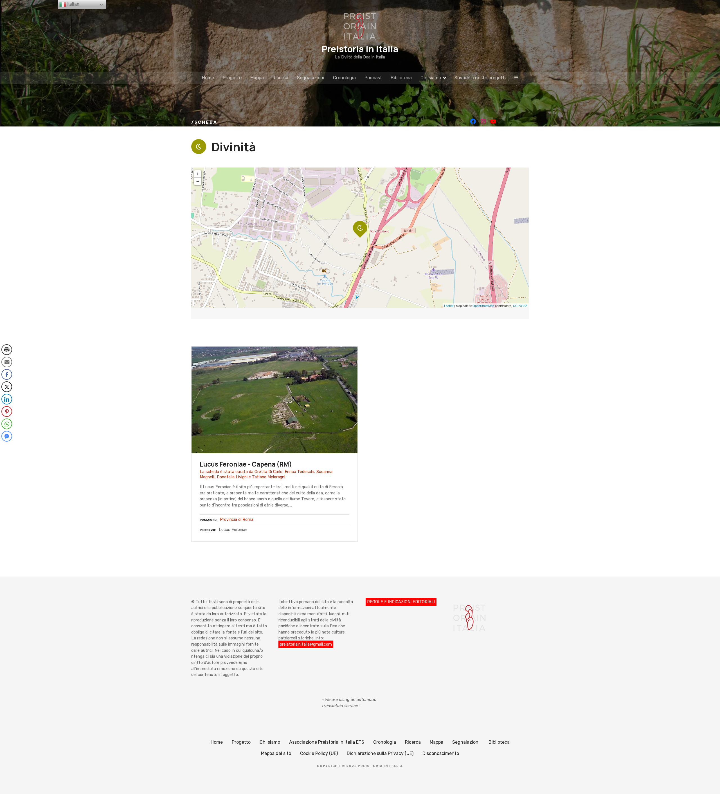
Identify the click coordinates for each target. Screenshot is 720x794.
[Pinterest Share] (6, 411)
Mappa (257, 77)
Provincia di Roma (236, 519)
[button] (6, 447)
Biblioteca (401, 77)
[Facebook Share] (6, 374)
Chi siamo (430, 77)
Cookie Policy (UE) (319, 753)
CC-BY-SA (520, 305)
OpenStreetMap (483, 305)
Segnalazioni (310, 77)
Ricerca (280, 77)
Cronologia (344, 77)
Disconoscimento (440, 753)
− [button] (197, 181)
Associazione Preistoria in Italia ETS (326, 742)
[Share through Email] (6, 362)
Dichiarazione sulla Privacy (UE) (380, 753)
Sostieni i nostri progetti (480, 77)
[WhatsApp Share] (6, 424)
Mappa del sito (276, 753)
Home (208, 77)
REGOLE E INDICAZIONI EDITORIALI (401, 602)
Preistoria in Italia (360, 49)
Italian (72, 4)
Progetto (232, 77)
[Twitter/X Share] (6, 386)
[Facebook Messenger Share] (6, 436)
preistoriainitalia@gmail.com (306, 644)
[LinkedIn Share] (6, 399)
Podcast (373, 77)
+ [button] (197, 174)
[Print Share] (6, 349)
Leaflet (448, 305)
